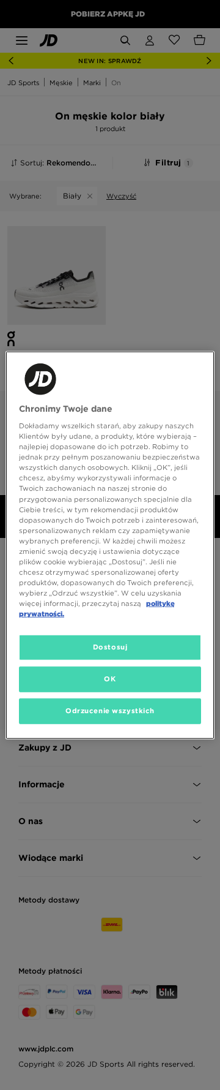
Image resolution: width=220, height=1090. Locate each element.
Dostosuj (110, 647)
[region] (110, 545)
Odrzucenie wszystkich (110, 710)
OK (110, 679)
